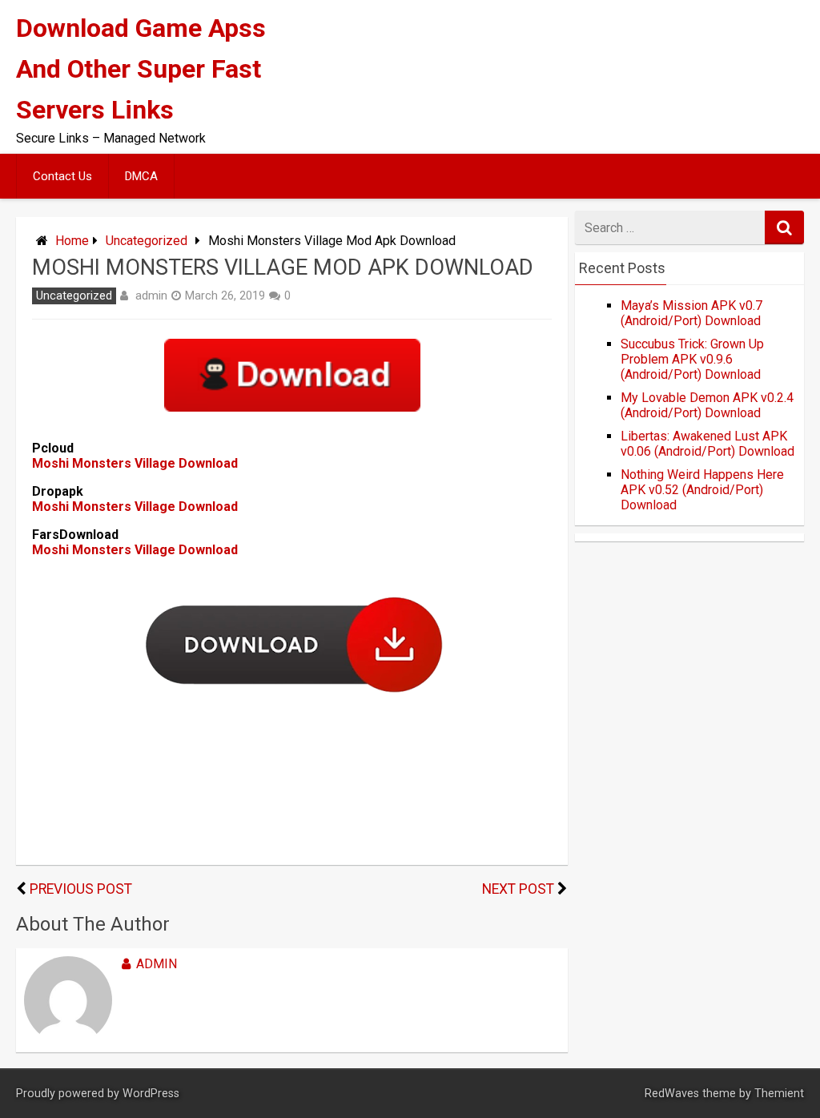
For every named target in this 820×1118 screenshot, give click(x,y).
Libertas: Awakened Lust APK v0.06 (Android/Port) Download (707, 443)
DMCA (141, 176)
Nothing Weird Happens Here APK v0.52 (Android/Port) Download (702, 490)
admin (151, 295)
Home (72, 240)
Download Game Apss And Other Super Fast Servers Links (141, 69)
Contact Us (62, 176)
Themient (779, 1093)
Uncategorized (146, 240)
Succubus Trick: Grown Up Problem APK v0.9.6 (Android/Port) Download (692, 359)
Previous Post (81, 889)
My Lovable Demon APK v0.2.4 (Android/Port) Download (707, 405)
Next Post (518, 889)
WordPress (151, 1093)
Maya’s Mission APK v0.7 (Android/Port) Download (691, 313)
